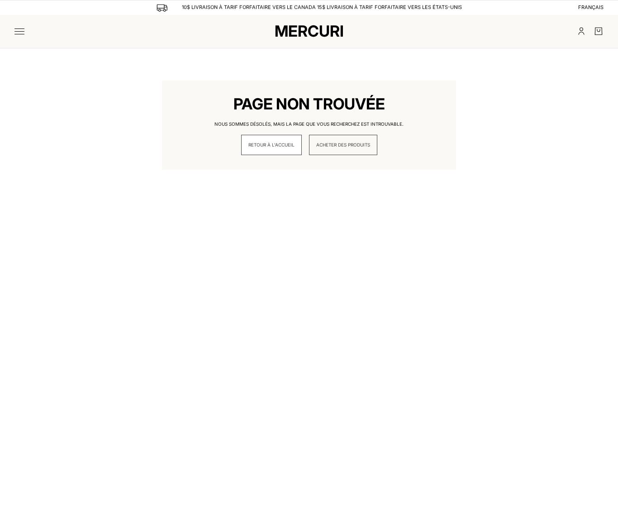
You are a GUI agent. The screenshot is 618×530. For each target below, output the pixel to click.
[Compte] (581, 31)
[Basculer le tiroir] (19, 31)
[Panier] (599, 31)
